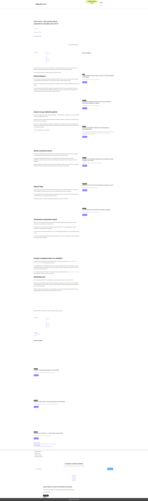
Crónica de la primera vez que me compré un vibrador (96, 209)
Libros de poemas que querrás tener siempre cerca (43, 446)
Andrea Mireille (38, 32)
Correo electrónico (46, 492)
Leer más (36, 375)
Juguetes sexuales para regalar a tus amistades (46, 370)
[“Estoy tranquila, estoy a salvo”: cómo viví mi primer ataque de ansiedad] (98, 65)
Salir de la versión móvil (74, 499)
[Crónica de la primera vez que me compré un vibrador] (98, 199)
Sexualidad (36, 28)
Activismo (84, 126)
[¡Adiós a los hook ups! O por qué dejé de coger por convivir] (98, 175)
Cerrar (45, 497)
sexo (36, 335)
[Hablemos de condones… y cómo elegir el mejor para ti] (57, 419)
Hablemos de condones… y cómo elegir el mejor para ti (49, 433)
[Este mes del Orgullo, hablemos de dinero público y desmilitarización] (98, 117)
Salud (83, 74)
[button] (101, 5)
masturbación (37, 334)
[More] (63, 62)
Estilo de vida (85, 183)
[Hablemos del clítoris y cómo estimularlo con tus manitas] (57, 387)
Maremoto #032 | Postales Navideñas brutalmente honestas (45, 443)
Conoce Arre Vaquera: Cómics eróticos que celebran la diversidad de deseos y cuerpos (96, 102)
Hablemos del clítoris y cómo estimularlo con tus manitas (49, 401)
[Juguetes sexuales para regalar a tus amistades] (57, 356)
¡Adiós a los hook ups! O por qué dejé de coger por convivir (97, 185)
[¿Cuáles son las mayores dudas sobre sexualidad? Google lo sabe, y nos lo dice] (98, 149)
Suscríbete (110, 468)
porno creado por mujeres (73, 271)
